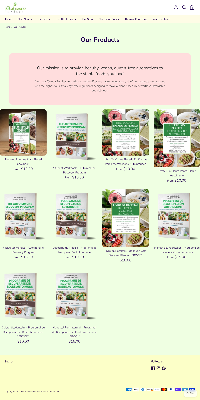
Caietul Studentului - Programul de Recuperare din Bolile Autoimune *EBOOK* (23, 332)
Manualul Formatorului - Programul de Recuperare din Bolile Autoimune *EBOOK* (74, 332)
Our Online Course (109, 19)
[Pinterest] (164, 368)
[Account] (176, 6)
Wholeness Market (31, 391)
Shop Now (24, 19)
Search (9, 361)
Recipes (43, 19)
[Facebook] (153, 368)
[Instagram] (159, 368)
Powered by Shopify (50, 391)
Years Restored (161, 19)
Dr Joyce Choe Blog (136, 19)
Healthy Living (65, 19)
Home (8, 19)
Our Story (87, 19)
